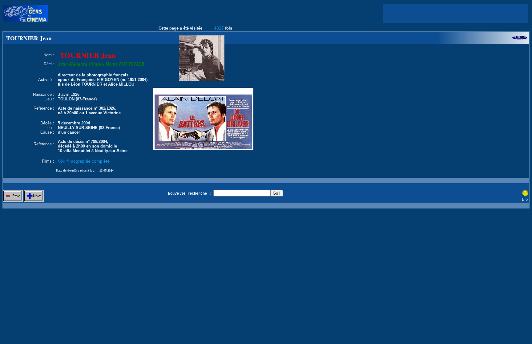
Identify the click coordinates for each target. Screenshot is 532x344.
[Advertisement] (456, 13)
